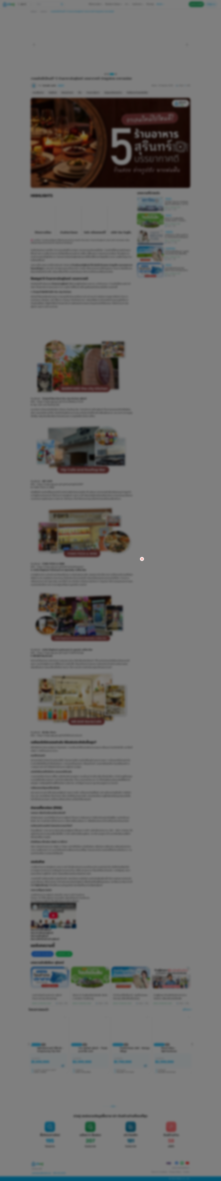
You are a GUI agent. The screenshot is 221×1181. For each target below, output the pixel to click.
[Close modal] (142, 559)
